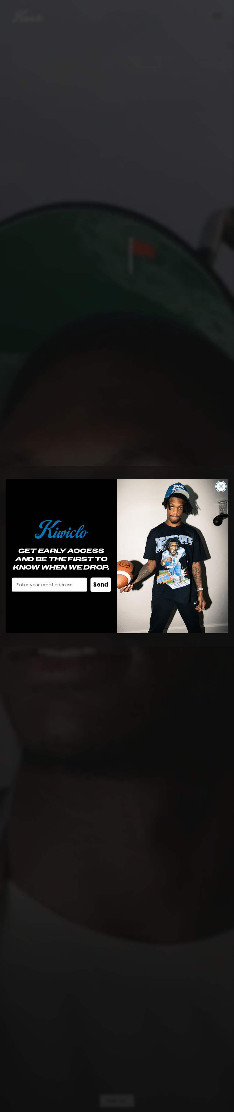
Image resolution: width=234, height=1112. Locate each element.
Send (100, 584)
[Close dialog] (221, 486)
